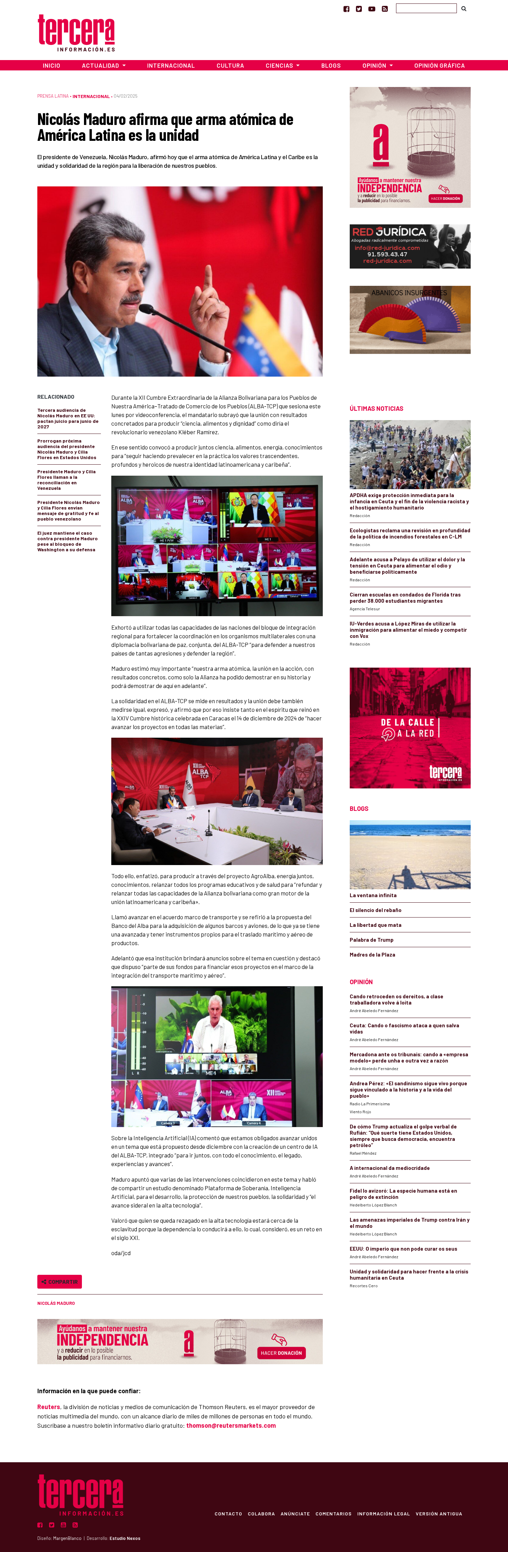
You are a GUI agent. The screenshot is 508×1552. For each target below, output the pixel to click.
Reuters (48, 1406)
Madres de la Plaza (372, 954)
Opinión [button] (375, 65)
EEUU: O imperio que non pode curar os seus (403, 1248)
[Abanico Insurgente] (410, 333)
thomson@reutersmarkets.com (231, 1425)
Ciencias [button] (280, 65)
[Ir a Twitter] (359, 8)
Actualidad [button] (101, 65)
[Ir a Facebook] (346, 8)
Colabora (261, 1513)
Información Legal (383, 1513)
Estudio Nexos (125, 1538)
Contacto (228, 1513)
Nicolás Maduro (56, 1303)
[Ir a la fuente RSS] (385, 8)
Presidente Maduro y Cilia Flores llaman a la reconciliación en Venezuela (66, 479)
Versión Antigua (439, 1513)
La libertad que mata (376, 925)
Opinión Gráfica (439, 65)
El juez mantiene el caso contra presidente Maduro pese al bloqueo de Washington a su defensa (67, 541)
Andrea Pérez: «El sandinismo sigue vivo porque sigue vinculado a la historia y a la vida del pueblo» (408, 1089)
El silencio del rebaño (376, 910)
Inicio (51, 65)
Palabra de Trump (372, 940)
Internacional (171, 65)
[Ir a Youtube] (371, 8)
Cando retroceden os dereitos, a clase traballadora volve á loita (396, 999)
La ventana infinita (373, 895)
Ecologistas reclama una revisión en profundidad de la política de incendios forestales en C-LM (410, 533)
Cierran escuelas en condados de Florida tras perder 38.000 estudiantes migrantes (405, 597)
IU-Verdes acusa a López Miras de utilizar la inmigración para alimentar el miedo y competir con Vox (408, 629)
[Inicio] (76, 32)
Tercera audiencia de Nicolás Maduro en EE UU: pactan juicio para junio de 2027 (67, 418)
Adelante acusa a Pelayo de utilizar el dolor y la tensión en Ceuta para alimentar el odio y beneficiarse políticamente (407, 565)
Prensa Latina (53, 96)
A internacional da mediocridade (390, 1168)
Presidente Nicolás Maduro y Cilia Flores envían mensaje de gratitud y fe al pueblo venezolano (68, 510)
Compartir (62, 1281)
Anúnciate (295, 1513)
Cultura (230, 65)
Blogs (331, 65)
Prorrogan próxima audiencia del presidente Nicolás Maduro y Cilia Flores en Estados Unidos (66, 449)
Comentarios (334, 1513)
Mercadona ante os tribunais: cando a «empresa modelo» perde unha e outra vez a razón (409, 1057)
